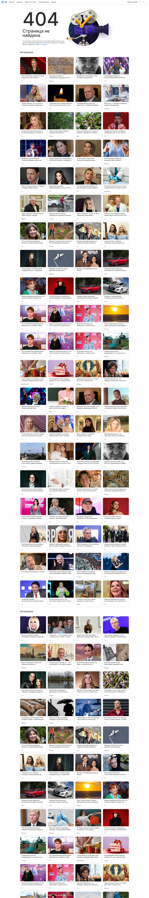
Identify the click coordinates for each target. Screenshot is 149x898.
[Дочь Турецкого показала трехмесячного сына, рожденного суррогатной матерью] (88, 428)
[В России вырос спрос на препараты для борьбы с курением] (116, 153)
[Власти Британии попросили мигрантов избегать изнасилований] (33, 767)
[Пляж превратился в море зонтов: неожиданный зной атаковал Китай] (88, 566)
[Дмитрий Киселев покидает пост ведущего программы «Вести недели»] (88, 400)
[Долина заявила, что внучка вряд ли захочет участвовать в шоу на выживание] (88, 621)
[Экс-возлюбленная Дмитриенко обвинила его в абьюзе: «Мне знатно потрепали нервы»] (33, 318)
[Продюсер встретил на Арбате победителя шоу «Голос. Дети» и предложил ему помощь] (116, 125)
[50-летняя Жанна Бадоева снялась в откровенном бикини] (33, 235)
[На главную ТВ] (5, 2)
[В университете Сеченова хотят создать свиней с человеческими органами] (33, 822)
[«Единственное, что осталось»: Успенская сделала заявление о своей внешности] (33, 97)
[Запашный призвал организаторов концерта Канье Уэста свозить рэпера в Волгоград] (33, 593)
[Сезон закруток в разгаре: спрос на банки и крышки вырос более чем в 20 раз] (33, 373)
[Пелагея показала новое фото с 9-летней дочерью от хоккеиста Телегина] (33, 125)
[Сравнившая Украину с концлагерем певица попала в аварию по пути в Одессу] (116, 70)
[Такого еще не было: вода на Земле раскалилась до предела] (116, 318)
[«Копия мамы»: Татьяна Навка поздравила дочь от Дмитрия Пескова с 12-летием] (33, 263)
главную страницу (41, 44)
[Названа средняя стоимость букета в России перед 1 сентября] (61, 400)
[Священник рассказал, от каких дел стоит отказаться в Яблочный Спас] (88, 373)
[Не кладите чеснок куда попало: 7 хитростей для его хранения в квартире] (116, 794)
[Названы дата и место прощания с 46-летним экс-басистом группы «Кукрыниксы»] (88, 822)
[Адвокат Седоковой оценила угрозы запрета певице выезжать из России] (61, 538)
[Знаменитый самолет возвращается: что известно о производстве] (116, 345)
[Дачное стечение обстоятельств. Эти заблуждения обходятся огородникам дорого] (61, 235)
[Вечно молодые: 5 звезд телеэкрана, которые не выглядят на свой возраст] (33, 739)
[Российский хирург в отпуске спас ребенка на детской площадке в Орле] (61, 483)
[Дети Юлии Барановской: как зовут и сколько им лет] (88, 767)
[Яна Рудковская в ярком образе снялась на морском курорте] (33, 538)
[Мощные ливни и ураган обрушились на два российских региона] (61, 208)
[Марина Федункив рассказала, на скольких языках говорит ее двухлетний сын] (33, 290)
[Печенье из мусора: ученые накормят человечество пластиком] (88, 593)
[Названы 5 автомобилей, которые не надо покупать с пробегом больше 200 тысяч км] (116, 290)
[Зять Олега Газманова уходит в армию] (116, 703)
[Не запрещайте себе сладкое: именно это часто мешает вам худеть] (61, 373)
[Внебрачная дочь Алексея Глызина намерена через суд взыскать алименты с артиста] (33, 153)
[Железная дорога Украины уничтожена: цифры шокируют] (33, 456)
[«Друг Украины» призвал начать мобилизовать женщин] (33, 208)
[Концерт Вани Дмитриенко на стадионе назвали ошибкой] (88, 235)
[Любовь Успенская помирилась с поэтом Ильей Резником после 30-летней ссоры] (116, 566)
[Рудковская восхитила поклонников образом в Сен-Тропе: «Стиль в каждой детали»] (33, 676)
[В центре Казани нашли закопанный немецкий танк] (116, 767)
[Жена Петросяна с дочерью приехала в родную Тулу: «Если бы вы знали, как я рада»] (88, 739)
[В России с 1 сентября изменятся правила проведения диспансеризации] (116, 97)
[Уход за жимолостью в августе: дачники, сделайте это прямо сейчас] (88, 125)
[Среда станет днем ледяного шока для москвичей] (61, 125)
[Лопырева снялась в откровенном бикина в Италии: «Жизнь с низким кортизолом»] (33, 648)
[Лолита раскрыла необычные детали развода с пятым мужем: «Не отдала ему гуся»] (61, 290)
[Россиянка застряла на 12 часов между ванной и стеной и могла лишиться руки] (116, 180)
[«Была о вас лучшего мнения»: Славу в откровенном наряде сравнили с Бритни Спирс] (33, 511)
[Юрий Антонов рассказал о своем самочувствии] (33, 400)
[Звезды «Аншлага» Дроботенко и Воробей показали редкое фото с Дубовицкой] (88, 676)
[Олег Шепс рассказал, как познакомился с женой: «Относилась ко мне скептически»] (116, 621)
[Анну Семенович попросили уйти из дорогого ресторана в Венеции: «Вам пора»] (33, 70)
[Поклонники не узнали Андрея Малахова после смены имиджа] (33, 483)
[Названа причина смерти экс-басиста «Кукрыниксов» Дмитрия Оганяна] (116, 456)
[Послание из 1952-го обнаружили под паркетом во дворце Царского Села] (61, 70)
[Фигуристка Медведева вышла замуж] (88, 263)
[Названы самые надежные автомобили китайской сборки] (116, 263)
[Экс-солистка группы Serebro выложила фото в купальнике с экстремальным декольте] (116, 676)
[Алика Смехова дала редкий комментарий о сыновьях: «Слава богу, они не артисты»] (61, 648)
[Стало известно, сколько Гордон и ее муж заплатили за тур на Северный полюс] (33, 428)
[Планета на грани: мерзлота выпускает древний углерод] (61, 676)
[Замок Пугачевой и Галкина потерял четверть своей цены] (61, 621)
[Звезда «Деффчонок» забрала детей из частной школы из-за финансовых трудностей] (116, 648)
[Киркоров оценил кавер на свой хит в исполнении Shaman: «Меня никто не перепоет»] (61, 566)
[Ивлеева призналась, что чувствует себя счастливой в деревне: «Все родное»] (116, 428)
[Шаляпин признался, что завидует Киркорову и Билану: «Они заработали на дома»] (116, 373)
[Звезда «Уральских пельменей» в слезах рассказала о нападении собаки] (61, 153)
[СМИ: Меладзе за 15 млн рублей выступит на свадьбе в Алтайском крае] (88, 538)
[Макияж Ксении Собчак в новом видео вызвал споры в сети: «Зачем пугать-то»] (33, 703)
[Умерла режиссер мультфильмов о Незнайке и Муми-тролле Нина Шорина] (116, 400)
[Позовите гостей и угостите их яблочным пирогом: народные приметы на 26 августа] (88, 648)
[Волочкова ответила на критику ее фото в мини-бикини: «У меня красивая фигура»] (116, 822)
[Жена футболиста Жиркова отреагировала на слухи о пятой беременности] (61, 456)
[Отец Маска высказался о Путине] (33, 566)
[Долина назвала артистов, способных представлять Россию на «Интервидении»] (61, 593)
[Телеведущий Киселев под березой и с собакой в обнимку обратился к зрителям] (88, 97)
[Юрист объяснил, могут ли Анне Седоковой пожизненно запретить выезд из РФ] (88, 208)
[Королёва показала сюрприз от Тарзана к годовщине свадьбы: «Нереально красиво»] (33, 794)
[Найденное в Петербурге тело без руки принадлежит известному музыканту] (88, 70)
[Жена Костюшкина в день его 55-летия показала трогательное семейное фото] (61, 318)
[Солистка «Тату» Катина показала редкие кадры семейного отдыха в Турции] (116, 511)
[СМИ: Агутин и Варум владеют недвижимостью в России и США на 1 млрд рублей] (116, 208)
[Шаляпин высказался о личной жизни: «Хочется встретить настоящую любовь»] (88, 483)
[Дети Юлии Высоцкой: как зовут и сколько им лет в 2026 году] (88, 794)
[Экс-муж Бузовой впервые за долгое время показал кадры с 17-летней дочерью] (88, 180)
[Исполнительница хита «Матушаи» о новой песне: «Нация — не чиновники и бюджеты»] (88, 318)
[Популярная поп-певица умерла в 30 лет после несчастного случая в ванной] (61, 97)
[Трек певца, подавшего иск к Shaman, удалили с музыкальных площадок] (116, 739)
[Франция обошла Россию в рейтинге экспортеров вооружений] (61, 263)
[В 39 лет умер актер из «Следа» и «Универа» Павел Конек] (33, 180)
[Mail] (2, 2)
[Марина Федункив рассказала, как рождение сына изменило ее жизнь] (116, 593)
